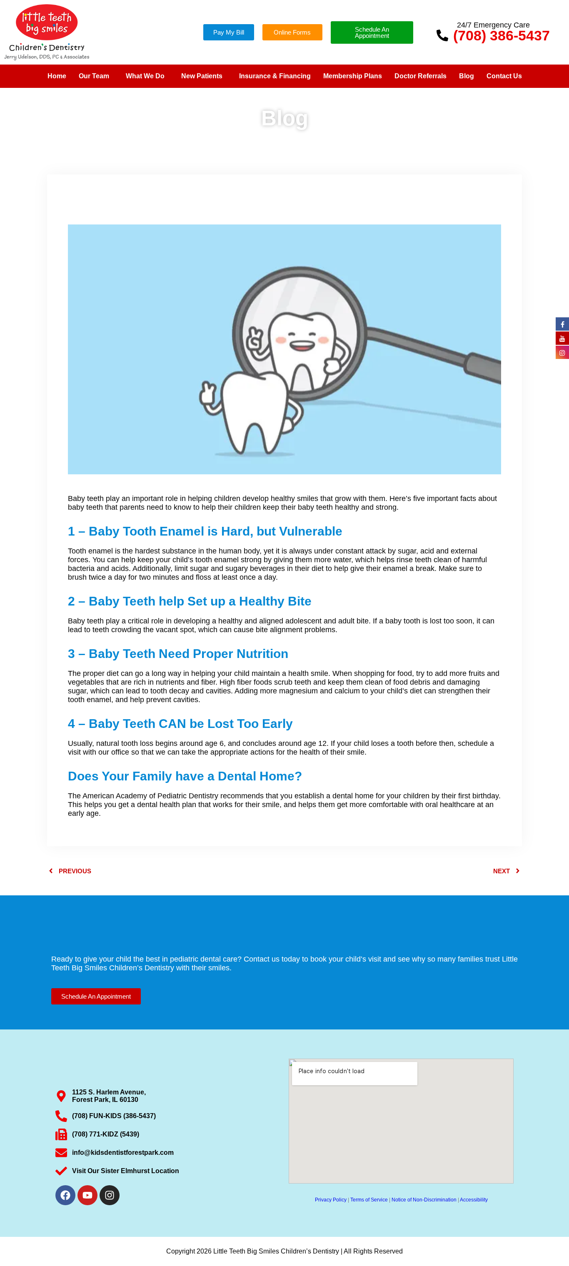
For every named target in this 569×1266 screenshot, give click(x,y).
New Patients (201, 76)
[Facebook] (65, 1195)
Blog (466, 76)
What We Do (145, 76)
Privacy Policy (331, 1200)
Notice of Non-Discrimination (424, 1200)
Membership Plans (352, 76)
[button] (96, 76)
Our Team (94, 76)
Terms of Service (369, 1200)
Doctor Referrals (420, 76)
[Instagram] (110, 1195)
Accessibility (474, 1200)
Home (56, 76)
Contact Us (504, 76)
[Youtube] (87, 1195)
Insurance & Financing (275, 76)
